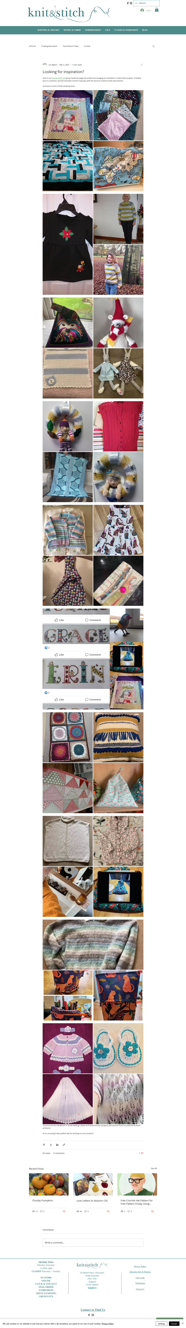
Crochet (87, 46)
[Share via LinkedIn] (57, 1144)
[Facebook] (127, 3)
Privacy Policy (108, 1323)
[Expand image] (93, 140)
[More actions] (141, 64)
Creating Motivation (49, 46)
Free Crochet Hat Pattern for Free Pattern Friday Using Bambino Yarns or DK (137, 1202)
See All (154, 1168)
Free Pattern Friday (70, 46)
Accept (174, 1323)
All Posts (32, 46)
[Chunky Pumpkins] (49, 1184)
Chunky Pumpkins (42, 1200)
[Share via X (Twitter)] (50, 1144)
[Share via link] (64, 1144)
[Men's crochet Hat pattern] (137, 1184)
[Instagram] (130, 3)
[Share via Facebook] (44, 1144)
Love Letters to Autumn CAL (92, 1200)
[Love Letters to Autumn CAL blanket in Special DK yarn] (93, 1184)
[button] (157, 9)
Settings (161, 1323)
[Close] (182, 1323)
